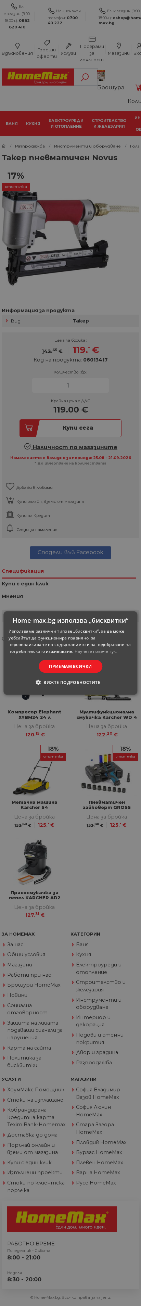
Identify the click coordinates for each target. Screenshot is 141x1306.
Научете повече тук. (96, 651)
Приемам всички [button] (70, 666)
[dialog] (70, 653)
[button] (70, 682)
